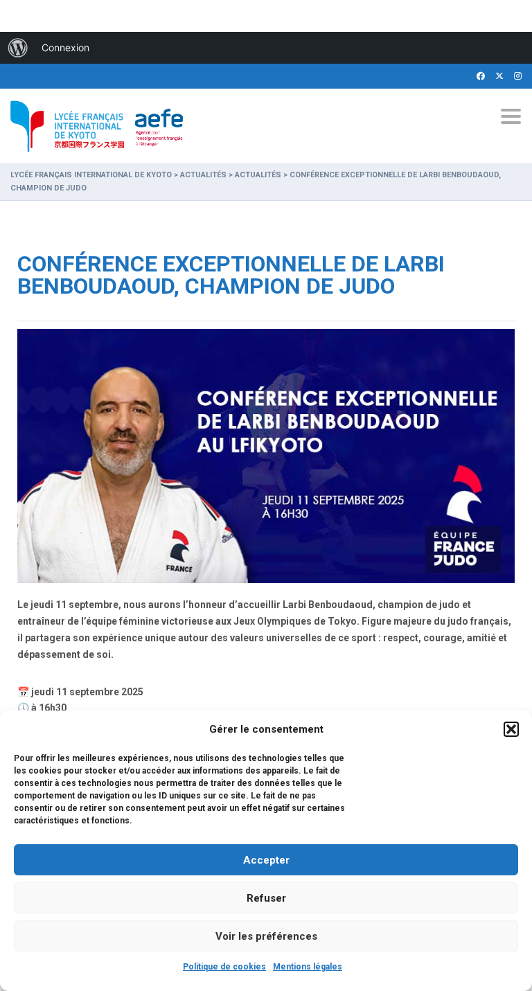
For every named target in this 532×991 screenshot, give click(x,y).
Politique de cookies (224, 967)
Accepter (266, 860)
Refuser (266, 898)
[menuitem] (18, 48)
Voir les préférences (266, 936)
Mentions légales (307, 967)
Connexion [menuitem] (65, 47)
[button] (511, 729)
